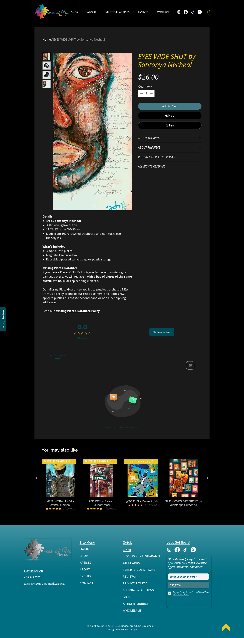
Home (47, 39)
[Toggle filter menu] (190, 365)
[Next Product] (207, 478)
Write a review (161, 332)
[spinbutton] (146, 93)
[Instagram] (179, 12)
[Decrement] (141, 93)
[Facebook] (186, 12)
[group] (122, 485)
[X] (200, 12)
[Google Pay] (169, 125)
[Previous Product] (36, 478)
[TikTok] (193, 12)
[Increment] (151, 93)
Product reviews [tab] (58, 355)
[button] (76, 12)
